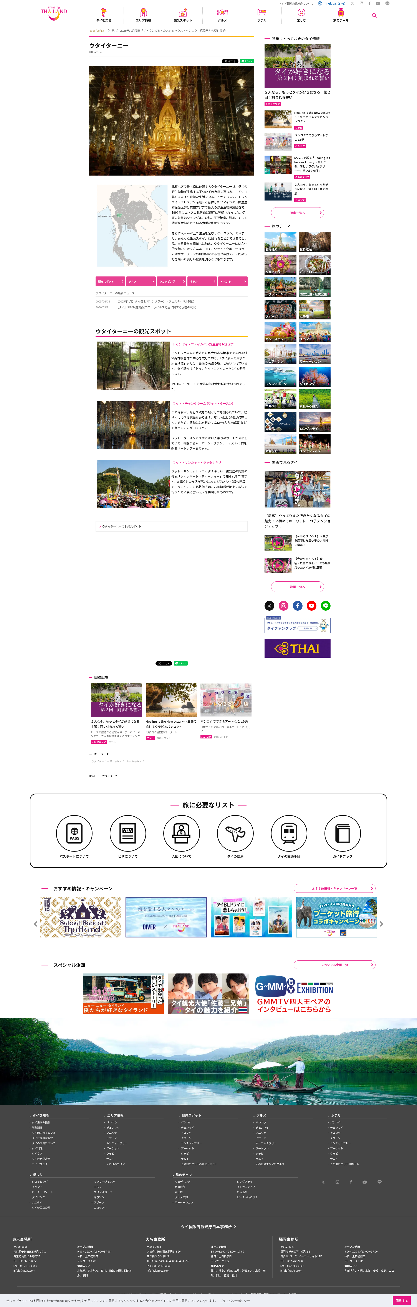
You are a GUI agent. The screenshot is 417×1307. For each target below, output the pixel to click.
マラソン (99, 1197)
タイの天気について (43, 1143)
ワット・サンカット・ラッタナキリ (197, 462)
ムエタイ (37, 1202)
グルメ (133, 281)
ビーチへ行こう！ (247, 1197)
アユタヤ (111, 1133)
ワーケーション (184, 1202)
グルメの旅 (181, 1197)
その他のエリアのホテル (344, 1164)
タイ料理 (37, 1148)
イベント (226, 281)
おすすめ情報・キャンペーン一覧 (334, 888)
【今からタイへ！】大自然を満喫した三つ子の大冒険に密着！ (311, 540)
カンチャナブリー (116, 1143)
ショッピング (167, 281)
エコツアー (100, 1208)
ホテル (194, 281)
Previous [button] (86, 30)
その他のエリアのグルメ (270, 1164)
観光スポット (106, 281)
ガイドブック (40, 1164)
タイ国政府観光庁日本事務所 (206, 1226)
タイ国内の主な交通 (43, 1133)
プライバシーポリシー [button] (235, 1300)
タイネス (37, 1154)
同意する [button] (402, 1300)
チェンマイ (112, 1127)
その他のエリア (115, 1164)
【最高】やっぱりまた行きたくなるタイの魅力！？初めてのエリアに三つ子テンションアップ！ (298, 521)
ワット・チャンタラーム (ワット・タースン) (203, 403)
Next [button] (331, 30)
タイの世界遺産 (41, 1159)
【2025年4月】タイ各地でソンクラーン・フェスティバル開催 (155, 301)
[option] (208, 30)
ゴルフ (98, 1187)
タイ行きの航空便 (42, 1138)
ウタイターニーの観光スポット (121, 526)
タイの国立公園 (41, 1208)
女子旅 (179, 1192)
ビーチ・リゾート (42, 1192)
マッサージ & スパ (104, 1182)
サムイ (110, 1159)
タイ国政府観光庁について (297, 3)
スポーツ (99, 1202)
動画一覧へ (297, 587)
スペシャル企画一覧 (334, 965)
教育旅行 (180, 1187)
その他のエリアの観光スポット (199, 1164)
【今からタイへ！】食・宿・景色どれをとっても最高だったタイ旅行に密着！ (312, 563)
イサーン (111, 1138)
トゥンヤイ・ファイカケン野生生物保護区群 (203, 344)
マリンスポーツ (103, 1192)
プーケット (112, 1148)
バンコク (111, 1122)
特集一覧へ (297, 212)
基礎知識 (37, 1127)
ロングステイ (245, 1182)
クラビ (110, 1154)
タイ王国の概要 (41, 1122)
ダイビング (38, 1197)
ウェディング (182, 1182)
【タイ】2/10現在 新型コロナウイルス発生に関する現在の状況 (156, 307)
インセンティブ (246, 1187)
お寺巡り (242, 1192)
